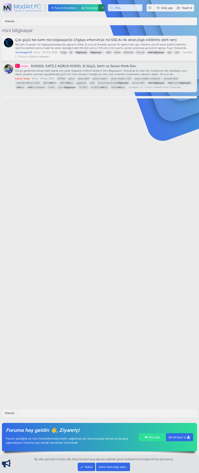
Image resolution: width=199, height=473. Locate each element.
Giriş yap (154, 437)
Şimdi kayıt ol (177, 437)
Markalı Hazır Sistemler (167, 87)
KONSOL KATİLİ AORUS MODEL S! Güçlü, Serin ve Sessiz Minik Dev (78, 66)
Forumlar (91, 8)
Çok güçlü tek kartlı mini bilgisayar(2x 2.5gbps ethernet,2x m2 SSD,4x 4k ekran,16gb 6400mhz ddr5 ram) (96, 40)
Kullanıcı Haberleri (38, 56)
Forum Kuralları (65, 8)
